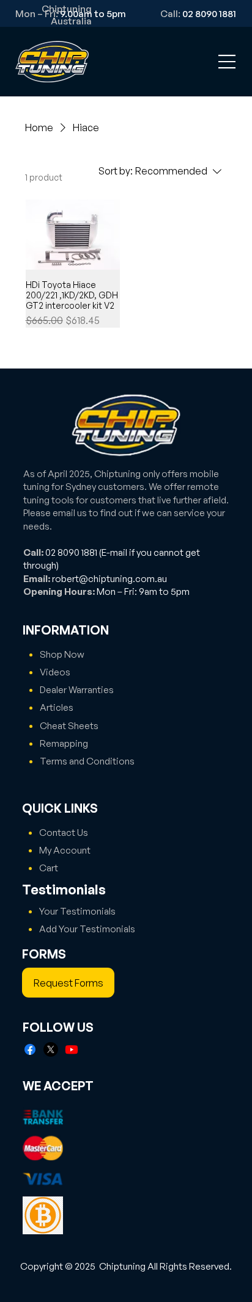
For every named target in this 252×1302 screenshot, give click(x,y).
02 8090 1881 (71, 552)
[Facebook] (30, 1049)
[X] (50, 1049)
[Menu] (227, 61)
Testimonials (64, 889)
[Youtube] (71, 1049)
